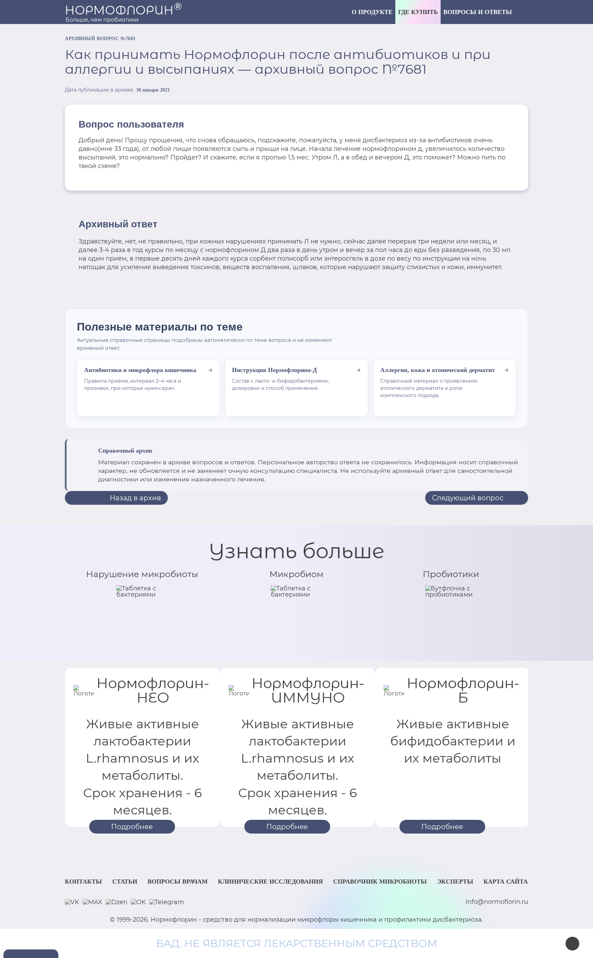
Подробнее (132, 827)
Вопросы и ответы (477, 12)
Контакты (83, 881)
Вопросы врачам (178, 881)
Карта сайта (506, 881)
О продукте (372, 12)
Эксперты (455, 881)
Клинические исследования (270, 881)
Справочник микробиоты (380, 881)
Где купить (418, 12)
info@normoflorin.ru (497, 902)
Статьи (124, 881)
